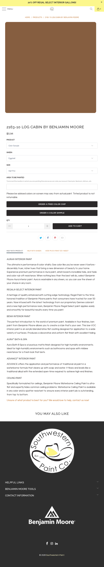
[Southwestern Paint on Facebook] (47, 543)
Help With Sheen (34, 251)
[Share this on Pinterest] (55, 238)
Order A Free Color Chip (52, 204)
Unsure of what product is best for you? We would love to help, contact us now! (48, 400)
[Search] (91, 9)
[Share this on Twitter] (41, 238)
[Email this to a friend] (62, 238)
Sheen (9, 152)
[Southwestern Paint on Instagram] (52, 543)
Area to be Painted (49, 179)
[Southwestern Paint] (52, 9)
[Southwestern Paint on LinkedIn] (57, 543)
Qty (8, 220)
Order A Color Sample (52, 213)
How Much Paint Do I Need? (57, 251)
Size (8, 165)
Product (10, 140)
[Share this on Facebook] (48, 238)
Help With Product (14, 251)
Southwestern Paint (55, 555)
